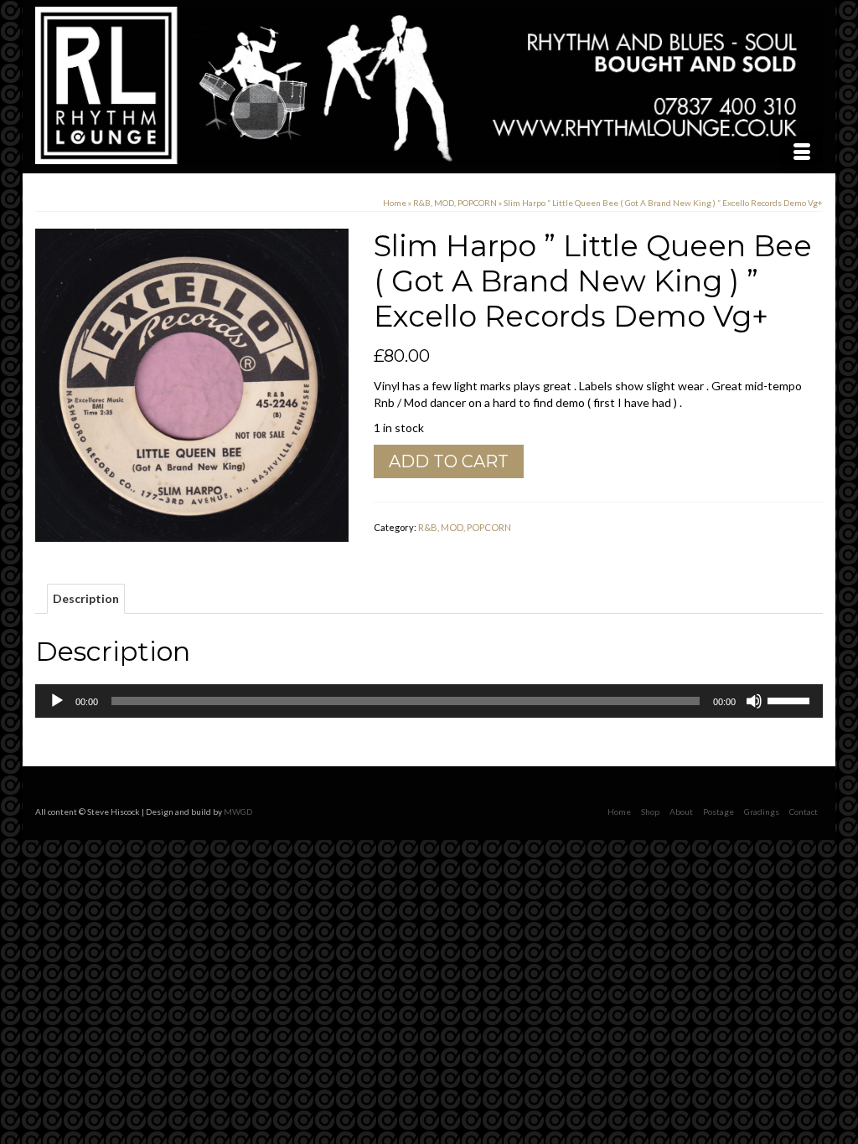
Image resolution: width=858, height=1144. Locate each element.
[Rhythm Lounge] (429, 85)
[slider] (791, 699)
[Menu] (802, 152)
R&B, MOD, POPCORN (464, 527)
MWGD (238, 811)
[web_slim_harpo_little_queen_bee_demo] (192, 384)
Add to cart (449, 461)
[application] (429, 701)
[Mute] (754, 701)
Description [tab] (86, 598)
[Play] (57, 701)
